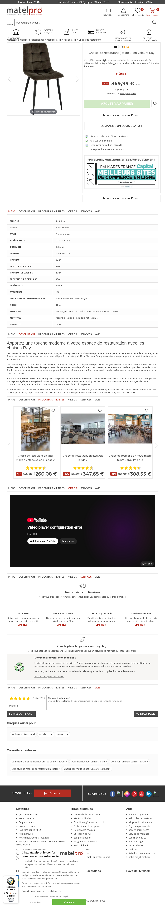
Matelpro (12, 39)
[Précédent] (9, 79)
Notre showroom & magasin (34, 837)
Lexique (133, 849)
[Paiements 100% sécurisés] (150, 32)
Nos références (27, 826)
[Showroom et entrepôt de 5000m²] (16, 32)
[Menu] (16, 877)
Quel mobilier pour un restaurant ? (89, 761)
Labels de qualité (137, 837)
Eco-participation (82, 837)
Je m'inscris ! (52, 793)
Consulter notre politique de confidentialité (41, 891)
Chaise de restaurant (90, 39)
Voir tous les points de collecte (49, 676)
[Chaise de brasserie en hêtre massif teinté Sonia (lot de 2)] (130, 429)
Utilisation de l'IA (82, 833)
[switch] (11, 900)
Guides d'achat (136, 845)
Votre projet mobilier (139, 856)
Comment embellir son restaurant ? (129, 761)
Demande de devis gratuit (87, 814)
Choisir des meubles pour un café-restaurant (87, 768)
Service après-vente (139, 829)
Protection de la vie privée (87, 826)
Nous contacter (27, 818)
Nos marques (26, 833)
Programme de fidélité (85, 841)
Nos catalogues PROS (30, 829)
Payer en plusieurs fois (140, 826)
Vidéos (72, 211)
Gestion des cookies (84, 829)
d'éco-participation (128, 93)
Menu (10, 24)
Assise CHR (70, 39)
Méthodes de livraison (140, 818)
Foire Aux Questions (139, 814)
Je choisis (35, 902)
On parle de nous (27, 822)
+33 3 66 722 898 (13, 2)
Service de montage (139, 833)
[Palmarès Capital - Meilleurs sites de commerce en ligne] (121, 171)
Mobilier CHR (54, 39)
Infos (11, 211)
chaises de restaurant (21, 353)
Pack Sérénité (81, 845)
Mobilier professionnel (32, 39)
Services (86, 211)
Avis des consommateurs (142, 853)
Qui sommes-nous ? (29, 814)
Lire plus (23, 624)
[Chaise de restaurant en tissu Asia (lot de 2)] (83, 429)
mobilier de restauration (63, 392)
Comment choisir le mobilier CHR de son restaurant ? (39, 761)
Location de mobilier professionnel (92, 856)
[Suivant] (77, 79)
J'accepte (69, 902)
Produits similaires (51, 211)
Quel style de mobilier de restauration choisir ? (36, 768)
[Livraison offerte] (123, 32)
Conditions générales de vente (89, 822)
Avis (97, 211)
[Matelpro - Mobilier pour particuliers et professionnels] (24, 10)
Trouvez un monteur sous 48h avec (122, 115)
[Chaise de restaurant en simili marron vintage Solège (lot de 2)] (36, 429)
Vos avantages (136, 841)
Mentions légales (82, 818)
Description (27, 211)
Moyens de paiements (140, 822)
